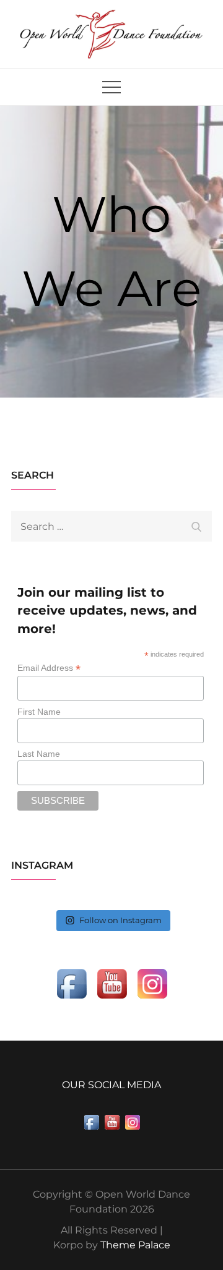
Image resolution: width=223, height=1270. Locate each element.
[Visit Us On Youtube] (112, 983)
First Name (39, 712)
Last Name (38, 754)
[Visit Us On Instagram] (152, 983)
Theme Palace (135, 1245)
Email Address (49, 668)
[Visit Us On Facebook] (71, 983)
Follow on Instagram (120, 920)
